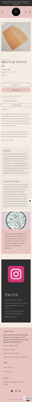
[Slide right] (20, 56)
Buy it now (16, 90)
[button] (2, 12)
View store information (10, 100)
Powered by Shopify (21, 399)
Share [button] (5, 109)
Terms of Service (8, 367)
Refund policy (7, 371)
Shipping (3, 71)
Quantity (3, 75)
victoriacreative (13, 399)
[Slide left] (12, 56)
